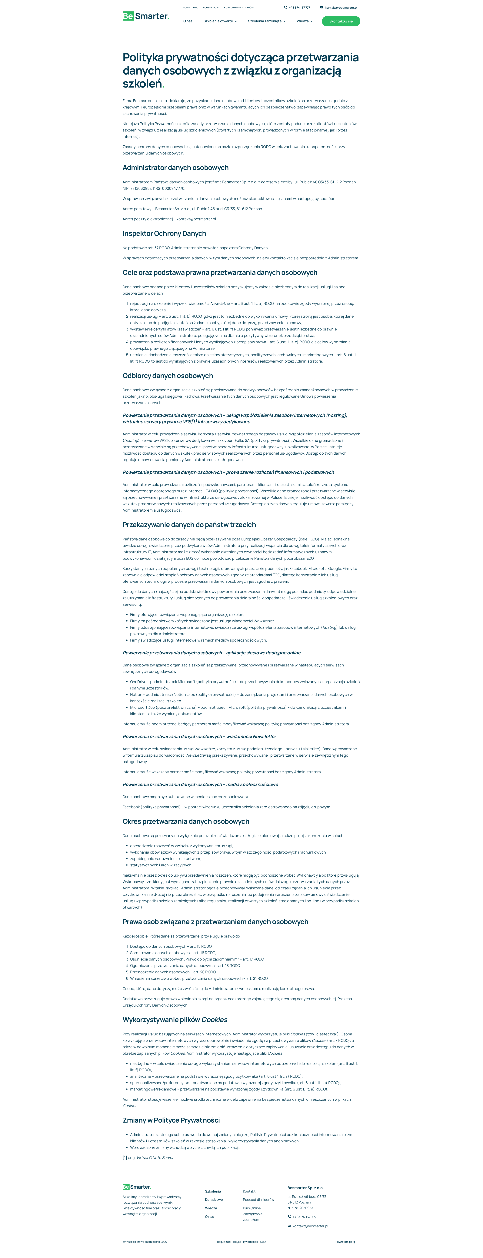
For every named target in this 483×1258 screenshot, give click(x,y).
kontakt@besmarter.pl (341, 7)
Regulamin (223, 1241)
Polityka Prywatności (244, 1241)
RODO (262, 1241)
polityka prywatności (270, 440)
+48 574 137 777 (299, 7)
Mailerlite (310, 748)
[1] (125, 1157)
